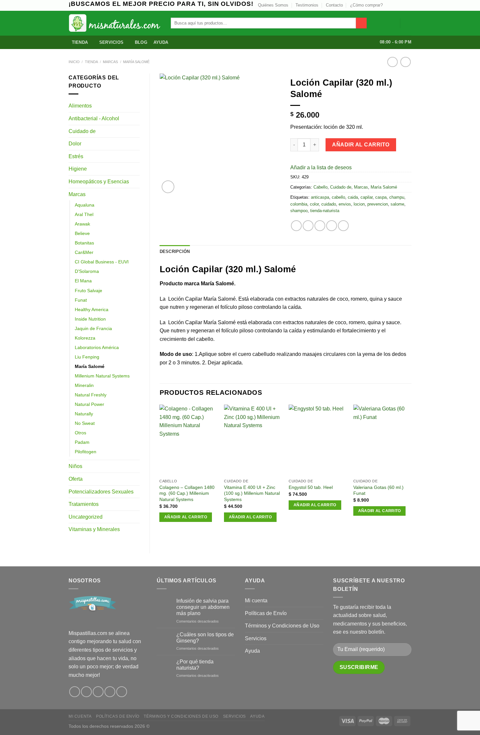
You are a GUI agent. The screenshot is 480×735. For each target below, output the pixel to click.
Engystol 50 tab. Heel (311, 487)
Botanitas (84, 242)
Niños (75, 466)
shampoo (299, 210)
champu (396, 197)
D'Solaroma (87, 271)
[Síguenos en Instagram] (390, 5)
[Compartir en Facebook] (296, 225)
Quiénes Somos (273, 5)
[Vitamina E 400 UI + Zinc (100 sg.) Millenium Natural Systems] (253, 440)
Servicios (111, 42)
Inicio (74, 62)
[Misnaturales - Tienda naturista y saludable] (115, 23)
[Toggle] (137, 106)
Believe (82, 233)
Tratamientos (84, 504)
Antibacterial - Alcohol (94, 118)
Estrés (76, 156)
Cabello (320, 187)
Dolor (75, 143)
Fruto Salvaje (88, 290)
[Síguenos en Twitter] (396, 5)
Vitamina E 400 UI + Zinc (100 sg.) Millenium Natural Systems (252, 493)
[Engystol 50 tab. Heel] (318, 440)
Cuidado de (82, 131)
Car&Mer (84, 252)
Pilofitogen (85, 451)
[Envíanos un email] (402, 5)
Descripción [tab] (175, 251)
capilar (366, 197)
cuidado (328, 204)
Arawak (82, 223)
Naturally (84, 413)
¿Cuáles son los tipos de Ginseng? (205, 637)
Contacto (334, 5)
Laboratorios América (97, 347)
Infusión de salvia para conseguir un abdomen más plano (203, 607)
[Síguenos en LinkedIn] (408, 5)
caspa (381, 197)
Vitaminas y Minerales (94, 529)
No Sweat (85, 423)
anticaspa (320, 197)
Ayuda (160, 42)
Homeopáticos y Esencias (99, 181)
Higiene (78, 169)
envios (345, 204)
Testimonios (307, 5)
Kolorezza (85, 338)
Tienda (80, 42)
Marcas (110, 62)
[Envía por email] (319, 225)
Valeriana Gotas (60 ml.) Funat (378, 490)
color (314, 204)
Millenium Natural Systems (102, 375)
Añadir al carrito (360, 144)
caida (353, 197)
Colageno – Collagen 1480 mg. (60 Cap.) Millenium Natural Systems (187, 493)
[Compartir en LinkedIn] (343, 225)
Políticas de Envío (266, 613)
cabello (338, 197)
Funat (81, 300)
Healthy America (91, 309)
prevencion (377, 204)
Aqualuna (84, 205)
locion (359, 204)
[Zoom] (168, 186)
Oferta (76, 479)
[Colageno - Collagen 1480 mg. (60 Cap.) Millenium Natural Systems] (188, 440)
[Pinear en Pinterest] (331, 225)
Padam (82, 442)
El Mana (83, 280)
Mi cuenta (256, 600)
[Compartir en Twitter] (308, 225)
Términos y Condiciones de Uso (282, 625)
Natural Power (89, 404)
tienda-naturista (324, 210)
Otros (80, 432)
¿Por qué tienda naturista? (195, 665)
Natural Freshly (90, 394)
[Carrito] (408, 23)
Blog (141, 42)
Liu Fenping (87, 356)
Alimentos (80, 106)
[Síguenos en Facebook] (74, 691)
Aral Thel (84, 214)
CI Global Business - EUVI (102, 261)
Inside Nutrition (90, 319)
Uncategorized (86, 517)
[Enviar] (361, 23)
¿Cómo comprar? (366, 5)
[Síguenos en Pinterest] (109, 691)
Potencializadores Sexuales (101, 491)
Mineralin (84, 385)
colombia (298, 204)
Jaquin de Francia (93, 328)
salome (397, 204)
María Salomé (136, 62)
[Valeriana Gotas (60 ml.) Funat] (382, 440)
